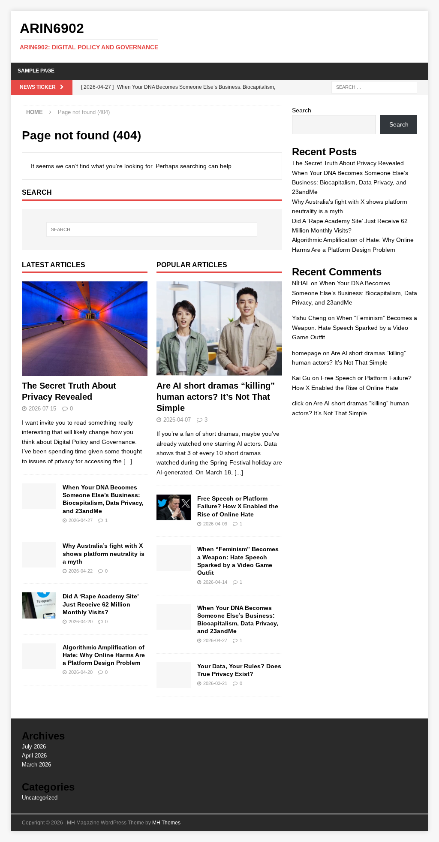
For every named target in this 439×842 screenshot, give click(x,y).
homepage (306, 353)
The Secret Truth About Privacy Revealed (348, 163)
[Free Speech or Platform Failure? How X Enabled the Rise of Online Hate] (173, 507)
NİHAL (300, 283)
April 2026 (34, 755)
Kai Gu (301, 377)
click (298, 403)
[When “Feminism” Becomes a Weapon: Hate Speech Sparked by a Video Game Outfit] (173, 558)
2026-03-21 (215, 683)
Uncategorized (39, 797)
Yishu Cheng (309, 317)
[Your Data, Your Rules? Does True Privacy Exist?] (173, 675)
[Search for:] (374, 86)
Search (301, 110)
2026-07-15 (42, 408)
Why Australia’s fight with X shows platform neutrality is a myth (103, 553)
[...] (127, 461)
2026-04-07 (177, 419)
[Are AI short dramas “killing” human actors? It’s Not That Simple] (219, 328)
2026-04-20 (81, 621)
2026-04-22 (81, 570)
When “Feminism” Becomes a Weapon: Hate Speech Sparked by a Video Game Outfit (354, 327)
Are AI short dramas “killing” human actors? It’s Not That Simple (215, 397)
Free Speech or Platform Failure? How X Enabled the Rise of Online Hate (237, 506)
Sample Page (36, 71)
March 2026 (36, 764)
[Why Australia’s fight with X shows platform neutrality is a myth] (39, 554)
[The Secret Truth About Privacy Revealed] (84, 328)
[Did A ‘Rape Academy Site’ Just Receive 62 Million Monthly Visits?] (39, 605)
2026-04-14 (215, 582)
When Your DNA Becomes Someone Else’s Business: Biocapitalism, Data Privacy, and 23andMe (350, 182)
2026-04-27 (81, 520)
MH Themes (166, 823)
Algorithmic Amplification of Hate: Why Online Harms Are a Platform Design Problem (104, 655)
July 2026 (34, 746)
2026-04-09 (215, 523)
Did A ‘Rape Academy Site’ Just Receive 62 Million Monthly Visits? (100, 604)
